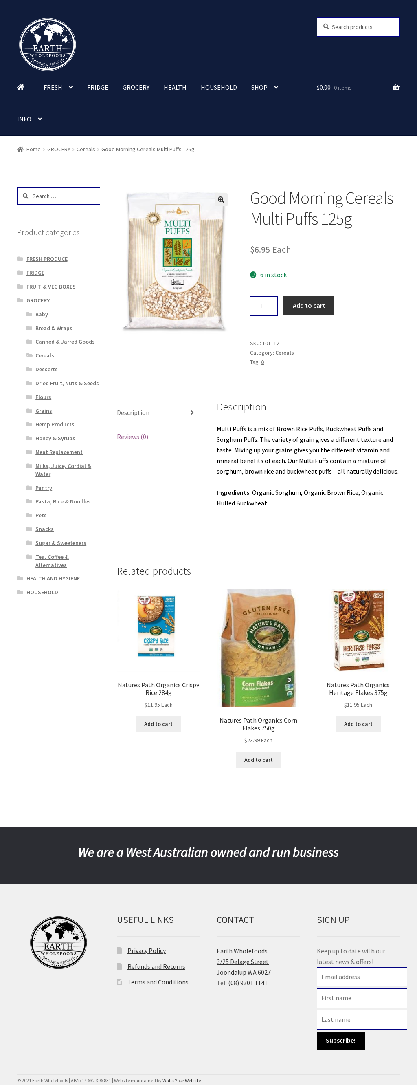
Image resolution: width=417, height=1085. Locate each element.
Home (33, 149)
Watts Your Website (181, 1080)
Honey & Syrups (55, 438)
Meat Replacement (59, 452)
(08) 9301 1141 (248, 983)
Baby (41, 314)
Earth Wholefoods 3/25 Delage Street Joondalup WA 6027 (244, 961)
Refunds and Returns (156, 966)
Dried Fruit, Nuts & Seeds (67, 383)
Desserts (46, 369)
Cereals (86, 149)
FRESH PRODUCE (47, 258)
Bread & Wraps (53, 328)
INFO (24, 119)
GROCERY (136, 87)
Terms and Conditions (158, 982)
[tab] (158, 413)
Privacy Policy (146, 950)
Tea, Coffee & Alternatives (52, 561)
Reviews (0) (132, 436)
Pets (41, 515)
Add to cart (309, 305)
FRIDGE (97, 87)
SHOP (259, 87)
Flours (43, 397)
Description (133, 412)
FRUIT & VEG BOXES (51, 286)
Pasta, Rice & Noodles (63, 501)
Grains (43, 411)
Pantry (43, 488)
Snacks (44, 529)
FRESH (53, 87)
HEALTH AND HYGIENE (53, 578)
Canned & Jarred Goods (65, 341)
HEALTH (175, 87)
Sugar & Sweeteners (60, 543)
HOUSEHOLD (219, 87)
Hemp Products (55, 424)
